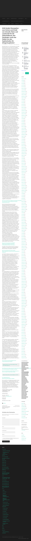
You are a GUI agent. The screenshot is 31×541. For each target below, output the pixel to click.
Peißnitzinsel (26, 443)
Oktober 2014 (23, 355)
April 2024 (23, 175)
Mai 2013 (23, 382)
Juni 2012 (23, 400)
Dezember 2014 (24, 352)
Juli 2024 (23, 170)
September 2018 (24, 280)
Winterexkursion (24, 450)
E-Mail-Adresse (4, 430)
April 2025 (23, 156)
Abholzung (27, 414)
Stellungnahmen (24, 469)
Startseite (3, 18)
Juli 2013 (23, 379)
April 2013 (23, 384)
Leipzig (26, 439)
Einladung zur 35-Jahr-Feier (6, 500)
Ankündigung (23, 458)
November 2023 (24, 183)
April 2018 (23, 288)
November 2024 (24, 164)
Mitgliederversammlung (25, 463)
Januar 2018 (23, 293)
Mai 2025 (23, 154)
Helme (25, 435)
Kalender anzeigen (24, 122)
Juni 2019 (23, 266)
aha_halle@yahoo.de (8, 396)
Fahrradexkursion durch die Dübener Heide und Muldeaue (26, 101)
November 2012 (24, 392)
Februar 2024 (23, 178)
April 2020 (23, 250)
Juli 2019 (23, 264)
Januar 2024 (23, 180)
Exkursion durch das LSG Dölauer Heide (26, 110)
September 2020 (24, 242)
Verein (8, 18)
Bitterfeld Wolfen (24, 421)
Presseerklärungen (24, 466)
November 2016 (24, 315)
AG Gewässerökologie (5, 506)
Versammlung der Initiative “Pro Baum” (26, 106)
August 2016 (23, 320)
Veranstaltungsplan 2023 (5, 531)
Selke (22, 447)
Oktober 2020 (23, 240)
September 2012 (24, 395)
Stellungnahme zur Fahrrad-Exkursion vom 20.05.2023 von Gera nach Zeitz (5, 523)
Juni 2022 (23, 210)
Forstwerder (23, 432)
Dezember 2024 (24, 162)
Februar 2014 (23, 368)
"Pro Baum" (23, 414)
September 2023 (24, 186)
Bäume (23, 422)
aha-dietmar (11, 44)
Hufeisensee (23, 439)
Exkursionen (23, 428)
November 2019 (24, 258)
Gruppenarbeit (20, 18)
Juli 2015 (23, 341)
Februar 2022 (23, 215)
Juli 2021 (23, 226)
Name (3, 426)
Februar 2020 (23, 253)
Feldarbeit (25, 431)
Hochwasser (23, 436)
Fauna (22, 431)
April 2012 (23, 403)
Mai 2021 (23, 229)
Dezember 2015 (24, 333)
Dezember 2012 (24, 390)
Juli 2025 (23, 151)
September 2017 (24, 299)
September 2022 (24, 205)
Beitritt (4, 540)
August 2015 (23, 339)
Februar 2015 (23, 349)
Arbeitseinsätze (24, 460)
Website (3, 434)
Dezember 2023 (24, 181)
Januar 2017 (23, 312)
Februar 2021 (23, 234)
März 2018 (23, 290)
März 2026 (23, 138)
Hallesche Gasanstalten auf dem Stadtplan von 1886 (10, 374)
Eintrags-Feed (23, 488)
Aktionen (23, 455)
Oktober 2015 (23, 336)
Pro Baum (23, 468)
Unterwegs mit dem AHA (16, 406)
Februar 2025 (23, 159)
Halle (22, 435)
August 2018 (23, 282)
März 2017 (23, 309)
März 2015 (23, 347)
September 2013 (24, 376)
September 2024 (24, 167)
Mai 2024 (23, 173)
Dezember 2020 (24, 237)
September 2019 (24, 261)
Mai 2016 (23, 325)
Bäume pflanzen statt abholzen (24, 424)
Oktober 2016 (23, 317)
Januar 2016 (23, 331)
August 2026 (23, 130)
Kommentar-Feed (24, 490)
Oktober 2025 (23, 146)
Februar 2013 (23, 387)
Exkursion (27, 427)
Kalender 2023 (4, 510)
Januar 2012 (23, 408)
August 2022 (23, 207)
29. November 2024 (5, 44)
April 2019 (23, 269)
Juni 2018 (23, 285)
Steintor (25, 447)
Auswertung (23, 418)
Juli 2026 (23, 132)
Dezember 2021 (24, 218)
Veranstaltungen (13, 18)
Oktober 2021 (23, 221)
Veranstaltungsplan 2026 (5, 534)
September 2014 (24, 357)
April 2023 (23, 194)
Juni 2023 (23, 191)
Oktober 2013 (23, 374)
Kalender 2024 (4, 512)
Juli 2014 (23, 360)
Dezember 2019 (24, 256)
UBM (25, 18)
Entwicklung (23, 427)
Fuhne (26, 432)
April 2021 (23, 231)
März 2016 (23, 328)
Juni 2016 (23, 323)
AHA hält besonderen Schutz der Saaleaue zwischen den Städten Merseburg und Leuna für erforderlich (6, 407)
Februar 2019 (23, 272)
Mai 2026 (23, 135)
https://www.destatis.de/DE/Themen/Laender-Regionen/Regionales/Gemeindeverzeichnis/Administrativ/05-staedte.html (11, 251)
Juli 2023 (23, 189)
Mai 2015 (23, 344)
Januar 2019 (23, 274)
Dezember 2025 (24, 143)
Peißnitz (23, 443)
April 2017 (23, 307)
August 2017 (23, 301)
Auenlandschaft (26, 417)
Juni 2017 (23, 304)
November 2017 (24, 296)
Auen (22, 417)
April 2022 (23, 213)
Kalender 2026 (4, 515)
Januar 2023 (23, 199)
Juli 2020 (23, 245)
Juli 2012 (23, 398)
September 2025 (24, 148)
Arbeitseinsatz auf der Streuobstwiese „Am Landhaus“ (26, 119)
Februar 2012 (23, 406)
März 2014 (23, 366)
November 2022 (24, 202)
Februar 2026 (23, 140)
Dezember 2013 (24, 371)
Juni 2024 (23, 172)
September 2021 (24, 223)
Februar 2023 (23, 197)
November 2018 (24, 277)
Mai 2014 (23, 363)
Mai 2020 (23, 248)
